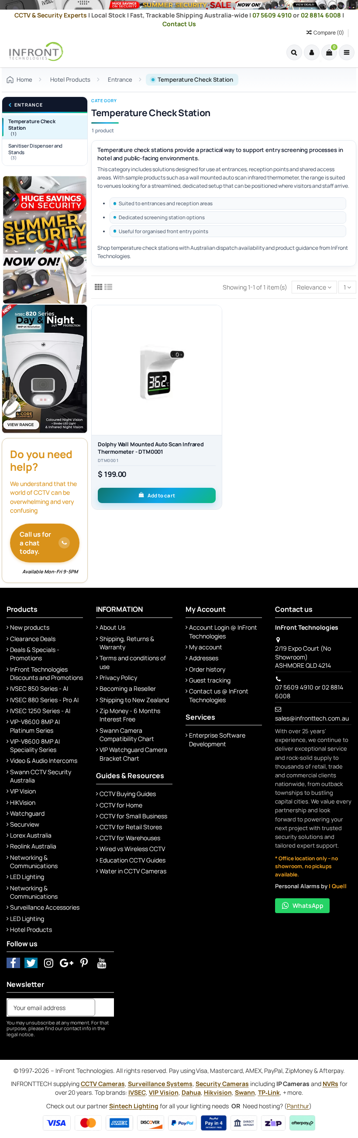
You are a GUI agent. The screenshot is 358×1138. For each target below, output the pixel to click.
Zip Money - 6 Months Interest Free (130, 715)
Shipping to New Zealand (134, 700)
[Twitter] (31, 962)
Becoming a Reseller (128, 688)
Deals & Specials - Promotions (34, 653)
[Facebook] (13, 962)
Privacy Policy (118, 677)
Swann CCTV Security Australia (40, 776)
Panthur (298, 1106)
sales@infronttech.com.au (312, 718)
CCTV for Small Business (133, 816)
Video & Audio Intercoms (43, 760)
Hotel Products (31, 929)
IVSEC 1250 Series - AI (40, 711)
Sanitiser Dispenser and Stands (35, 151)
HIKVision (22, 802)
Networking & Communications (34, 861)
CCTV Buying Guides (128, 794)
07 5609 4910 (272, 15)
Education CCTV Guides (132, 860)
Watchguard (27, 813)
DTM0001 (108, 460)
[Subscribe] (104, 1007)
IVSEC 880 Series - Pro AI (44, 700)
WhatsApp (308, 905)
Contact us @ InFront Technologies (218, 695)
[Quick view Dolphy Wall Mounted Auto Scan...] (215, 348)
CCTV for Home (121, 805)
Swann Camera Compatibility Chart (127, 734)
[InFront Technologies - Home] (34, 51)
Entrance (28, 105)
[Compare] (215, 333)
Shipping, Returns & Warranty (127, 643)
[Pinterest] (84, 962)
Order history (207, 669)
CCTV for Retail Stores (131, 827)
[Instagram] (48, 962)
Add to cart (161, 495)
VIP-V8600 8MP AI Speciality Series (35, 745)
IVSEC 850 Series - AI (39, 688)
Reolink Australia (33, 846)
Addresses (203, 658)
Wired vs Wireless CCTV (132, 849)
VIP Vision (23, 791)
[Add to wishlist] (215, 318)
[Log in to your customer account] (311, 52)
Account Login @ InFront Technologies (223, 631)
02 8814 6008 (321, 15)
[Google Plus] (66, 962)
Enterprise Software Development (217, 739)
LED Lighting (27, 876)
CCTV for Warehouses (130, 838)
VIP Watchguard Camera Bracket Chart (133, 753)
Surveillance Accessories (44, 907)
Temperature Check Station (31, 127)
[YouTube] (102, 962)
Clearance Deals (32, 639)
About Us (112, 627)
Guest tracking (210, 680)
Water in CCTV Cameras (133, 871)
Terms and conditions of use (133, 662)
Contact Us (179, 24)
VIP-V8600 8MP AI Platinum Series (35, 726)
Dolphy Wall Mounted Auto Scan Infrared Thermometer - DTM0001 (151, 448)
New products (29, 627)
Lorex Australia (31, 835)
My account (205, 647)
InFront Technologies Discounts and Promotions (46, 673)
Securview (24, 824)
